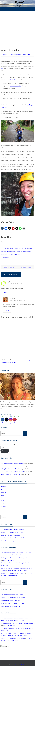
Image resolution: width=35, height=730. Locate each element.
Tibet (2, 501)
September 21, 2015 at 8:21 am (17, 298)
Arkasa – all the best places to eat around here (13, 464)
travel (22, 250)
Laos (24, 54)
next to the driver (12, 79)
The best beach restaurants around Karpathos (12, 461)
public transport (12, 250)
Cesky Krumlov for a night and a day (10, 472)
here (2, 68)
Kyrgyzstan (4, 490)
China (2, 487)
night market (4, 250)
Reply (6, 290)
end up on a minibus (15, 85)
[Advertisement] (17, 29)
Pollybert (5, 54)
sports (18, 250)
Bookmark (6, 256)
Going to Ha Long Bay (9, 558)
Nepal (2, 496)
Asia (5, 248)
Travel (28, 54)
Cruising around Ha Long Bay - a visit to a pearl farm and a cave (17, 556)
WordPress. (23, 662)
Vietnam (3, 504)
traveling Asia (27, 250)
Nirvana (17, 662)
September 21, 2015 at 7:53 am (16, 282)
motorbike (29, 248)
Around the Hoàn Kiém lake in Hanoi (17, 568)
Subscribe (4, 449)
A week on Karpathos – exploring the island (12, 469)
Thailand (3, 499)
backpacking (10, 248)
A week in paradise (26, 265)
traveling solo (4, 253)
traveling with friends (14, 253)
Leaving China (5, 563)
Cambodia (3, 484)
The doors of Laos (8, 265)
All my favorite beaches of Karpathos (10, 467)
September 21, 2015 (16, 54)
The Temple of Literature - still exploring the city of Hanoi (16, 561)
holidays (21, 248)
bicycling (16, 248)
